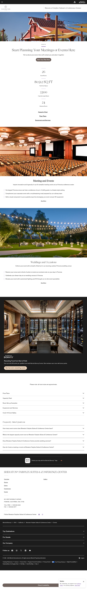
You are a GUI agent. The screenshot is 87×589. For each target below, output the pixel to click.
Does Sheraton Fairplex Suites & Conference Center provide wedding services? (27, 441)
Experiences (7, 488)
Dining (5, 485)
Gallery (45, 479)
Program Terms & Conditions (34, 561)
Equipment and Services (42, 120)
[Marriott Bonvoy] (81, 2)
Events (6, 492)
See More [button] (43, 201)
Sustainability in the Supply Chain (11, 564)
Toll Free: (12, 505)
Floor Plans (42, 116)
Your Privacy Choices (60, 562)
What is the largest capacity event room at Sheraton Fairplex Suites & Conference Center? (30, 434)
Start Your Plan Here (43, 59)
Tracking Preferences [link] (8, 561)
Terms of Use (23, 561)
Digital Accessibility (71, 561)
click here (77, 585)
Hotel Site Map (29, 564)
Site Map (22, 564)
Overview (6, 479)
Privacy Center (46, 561)
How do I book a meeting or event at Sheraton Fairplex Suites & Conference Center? (28, 447)
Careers (16, 561)
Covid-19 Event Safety (9, 413)
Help (36, 564)
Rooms (6, 482)
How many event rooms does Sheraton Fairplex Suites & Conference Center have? (28, 428)
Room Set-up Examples (10, 403)
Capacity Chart (43, 112)
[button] (74, 2)
